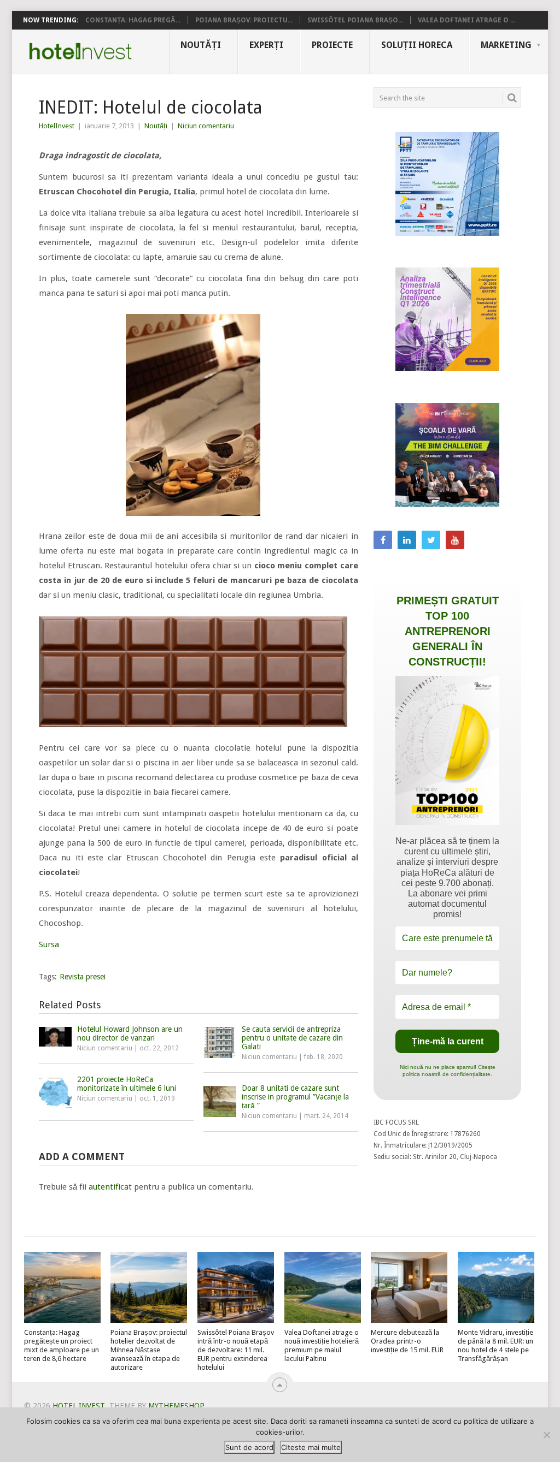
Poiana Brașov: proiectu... (244, 20)
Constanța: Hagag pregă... (132, 20)
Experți (266, 45)
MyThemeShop (176, 1405)
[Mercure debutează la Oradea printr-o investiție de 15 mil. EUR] (409, 1287)
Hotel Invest (80, 51)
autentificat (110, 1187)
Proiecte (332, 45)
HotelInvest (56, 126)
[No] (546, 1434)
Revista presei (83, 976)
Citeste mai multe (311, 1447)
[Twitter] (431, 540)
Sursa (49, 944)
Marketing (506, 45)
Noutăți (200, 45)
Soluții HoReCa (416, 45)
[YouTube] (455, 540)
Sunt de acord (249, 1447)
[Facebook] (383, 540)
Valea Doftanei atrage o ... (466, 20)
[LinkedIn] (407, 540)
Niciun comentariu (206, 126)
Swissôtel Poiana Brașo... (355, 20)
